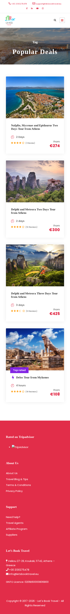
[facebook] (27, 8)
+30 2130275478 (19, 569)
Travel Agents (14, 523)
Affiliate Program (16, 529)
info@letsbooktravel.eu (24, 574)
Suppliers (11, 534)
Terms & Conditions (18, 485)
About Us (12, 473)
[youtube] (37, 8)
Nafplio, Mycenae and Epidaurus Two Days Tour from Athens (34, 127)
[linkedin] (32, 8)
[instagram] (43, 8)
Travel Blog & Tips (17, 479)
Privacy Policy (14, 491)
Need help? (13, 517)
